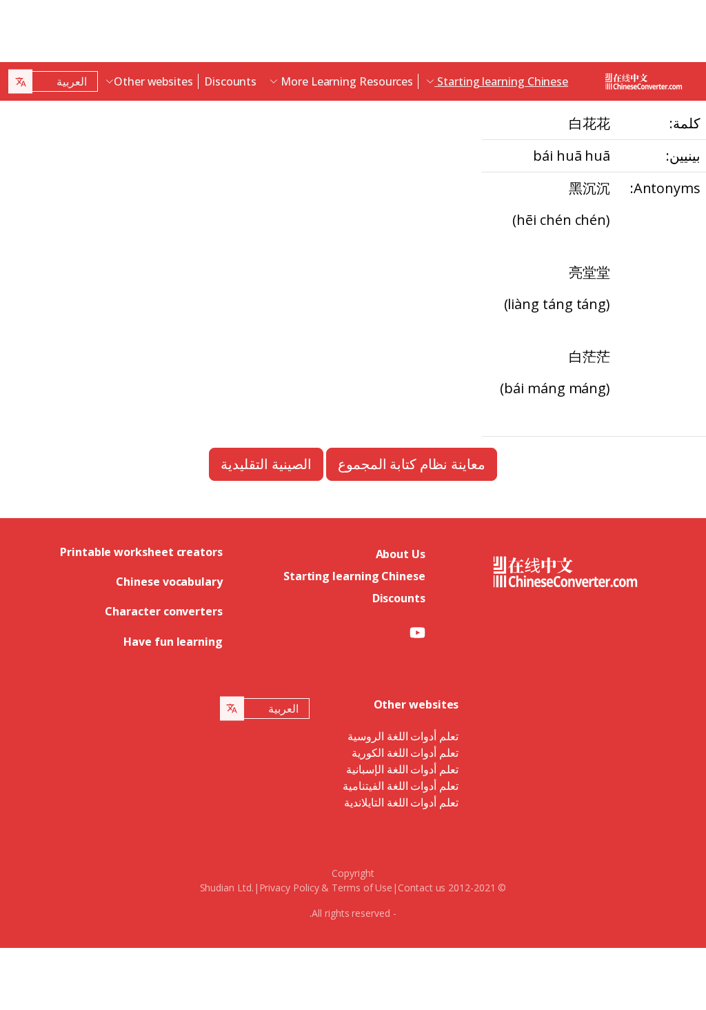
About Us (400, 554)
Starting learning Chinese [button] (501, 81)
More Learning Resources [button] (345, 81)
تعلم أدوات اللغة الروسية (403, 736)
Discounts (230, 81)
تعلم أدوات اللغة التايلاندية (401, 802)
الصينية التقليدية (266, 464)
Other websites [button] (153, 81)
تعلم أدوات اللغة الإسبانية (402, 769)
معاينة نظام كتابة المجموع (412, 464)
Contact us (421, 887)
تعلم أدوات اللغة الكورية (405, 752)
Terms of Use (362, 887)
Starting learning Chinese (354, 576)
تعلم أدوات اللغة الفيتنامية (401, 785)
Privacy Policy (289, 887)
